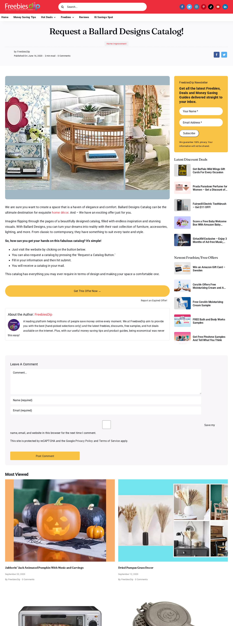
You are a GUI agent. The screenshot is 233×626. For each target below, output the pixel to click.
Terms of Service (109, 441)
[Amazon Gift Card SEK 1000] (182, 263)
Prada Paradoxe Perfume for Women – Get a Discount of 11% (210, 188)
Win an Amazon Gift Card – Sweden (209, 269)
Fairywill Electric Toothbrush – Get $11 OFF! (209, 205)
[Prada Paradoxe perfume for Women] (182, 182)
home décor (60, 212)
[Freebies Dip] (22, 3)
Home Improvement (116, 43)
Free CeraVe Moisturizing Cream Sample (208, 303)
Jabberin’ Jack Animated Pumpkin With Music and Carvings (44, 567)
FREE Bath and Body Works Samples (209, 321)
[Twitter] (224, 54)
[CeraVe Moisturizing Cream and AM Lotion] (182, 280)
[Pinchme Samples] (182, 333)
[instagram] (196, 7)
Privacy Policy (84, 441)
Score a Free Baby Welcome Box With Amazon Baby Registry (209, 223)
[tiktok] (211, 7)
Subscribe (189, 133)
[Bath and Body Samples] (182, 315)
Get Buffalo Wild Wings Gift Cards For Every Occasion (209, 170)
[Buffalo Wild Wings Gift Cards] (182, 165)
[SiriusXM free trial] (182, 235)
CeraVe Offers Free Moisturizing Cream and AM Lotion (209, 286)
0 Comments (64, 56)
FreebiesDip (43, 314)
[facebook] (182, 7)
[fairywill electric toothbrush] (182, 200)
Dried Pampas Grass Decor (135, 567)
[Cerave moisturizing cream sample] (182, 298)
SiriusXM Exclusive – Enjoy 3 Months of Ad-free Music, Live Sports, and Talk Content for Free (210, 240)
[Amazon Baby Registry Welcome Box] (182, 217)
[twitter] (189, 7)
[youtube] (218, 7)
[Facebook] (216, 54)
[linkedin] (225, 7)
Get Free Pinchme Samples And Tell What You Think (209, 338)
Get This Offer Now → (87, 291)
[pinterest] (203, 7)
